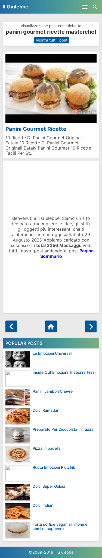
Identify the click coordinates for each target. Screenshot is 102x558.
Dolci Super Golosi (49, 486)
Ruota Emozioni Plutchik (54, 467)
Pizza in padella (47, 448)
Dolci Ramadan (46, 410)
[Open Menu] (84, 7)
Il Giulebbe (15, 6)
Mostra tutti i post (51, 40)
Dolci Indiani (43, 505)
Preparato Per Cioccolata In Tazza (63, 429)
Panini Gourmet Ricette (35, 129)
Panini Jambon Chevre (53, 391)
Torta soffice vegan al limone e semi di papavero (60, 526)
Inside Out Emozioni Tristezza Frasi (64, 372)
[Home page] (51, 326)
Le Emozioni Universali (52, 353)
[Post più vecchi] (91, 326)
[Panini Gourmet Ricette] (51, 88)
